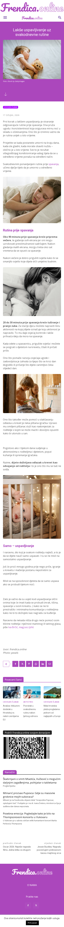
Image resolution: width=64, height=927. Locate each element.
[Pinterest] (29, 664)
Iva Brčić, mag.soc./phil (20, 627)
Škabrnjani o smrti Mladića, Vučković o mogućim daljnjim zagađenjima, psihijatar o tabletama (31, 780)
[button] (5, 18)
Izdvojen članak (10, 107)
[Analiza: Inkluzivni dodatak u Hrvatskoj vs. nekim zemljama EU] (11, 692)
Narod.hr (10, 772)
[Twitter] (22, 664)
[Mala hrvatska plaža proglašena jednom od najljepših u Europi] (52, 692)
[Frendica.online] (32, 7)
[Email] (50, 664)
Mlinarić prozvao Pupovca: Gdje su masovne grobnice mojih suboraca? (29, 794)
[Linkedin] (43, 664)
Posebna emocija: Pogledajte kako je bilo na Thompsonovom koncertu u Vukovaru (29, 815)
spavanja (53, 164)
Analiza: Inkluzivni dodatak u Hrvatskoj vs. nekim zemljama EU (11, 713)
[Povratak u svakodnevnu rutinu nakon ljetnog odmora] (32, 692)
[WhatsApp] (36, 664)
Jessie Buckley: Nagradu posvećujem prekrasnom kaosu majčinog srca (49, 849)
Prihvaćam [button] (32, 923)
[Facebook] (15, 664)
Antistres (28, 702)
